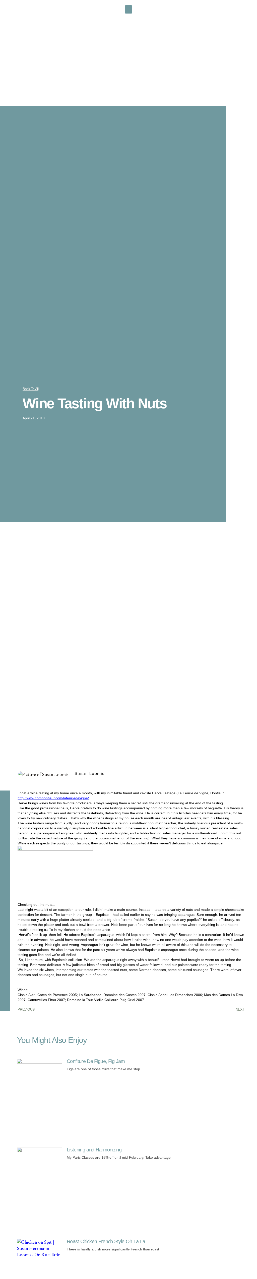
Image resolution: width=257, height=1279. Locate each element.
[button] (128, 9)
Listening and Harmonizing (94, 1149)
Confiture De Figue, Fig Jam (96, 1061)
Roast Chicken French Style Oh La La (106, 1241)
